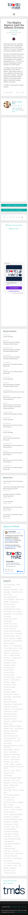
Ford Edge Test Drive (16, 658)
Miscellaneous (7, 754)
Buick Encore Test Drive (9, 606)
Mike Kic (6, 752)
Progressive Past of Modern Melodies (12, 778)
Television (6, 809)
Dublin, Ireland (7, 640)
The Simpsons (7, 821)
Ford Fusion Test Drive (9, 675)
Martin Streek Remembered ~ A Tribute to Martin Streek (13, 746)
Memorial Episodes (8, 749)
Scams (5, 792)
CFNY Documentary (17, 614)
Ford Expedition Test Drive (10, 662)
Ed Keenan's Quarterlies (9, 643)
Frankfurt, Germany (15, 679)
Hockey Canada (7, 704)
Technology (17, 807)
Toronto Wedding (17, 858)
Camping (19, 611)
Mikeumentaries (13, 752)
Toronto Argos (7, 834)
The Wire (16, 824)
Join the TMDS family (8, 883)
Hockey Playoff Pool (17, 704)
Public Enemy (7, 780)
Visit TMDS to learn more (21, 912)
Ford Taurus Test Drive (9, 677)
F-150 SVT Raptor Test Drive (10, 648)
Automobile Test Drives (17, 592)
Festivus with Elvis (15, 653)
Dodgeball (19, 638)
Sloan (13, 797)
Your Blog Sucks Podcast (9, 873)
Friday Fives (6, 682)
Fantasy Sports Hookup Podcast (11, 650)
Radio (18, 780)
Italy (11, 723)
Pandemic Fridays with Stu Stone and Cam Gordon (13, 767)
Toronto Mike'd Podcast (9, 848)
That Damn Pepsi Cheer (9, 812)
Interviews (6, 723)
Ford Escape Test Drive (9, 660)
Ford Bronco (7, 658)
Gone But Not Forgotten (9, 687)
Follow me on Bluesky (11, 526)
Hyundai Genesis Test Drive (10, 714)
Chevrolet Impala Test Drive (10, 619)
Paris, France (7, 770)
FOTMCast (6, 679)
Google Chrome (7, 689)
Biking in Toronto (20, 599)
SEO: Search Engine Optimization (11, 795)
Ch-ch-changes (7, 616)
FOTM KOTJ (19, 677)
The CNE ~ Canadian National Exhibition (13, 814)
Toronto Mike (14, 30)
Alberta (18, 584)
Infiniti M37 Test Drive (17, 721)
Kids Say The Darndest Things (11, 731)
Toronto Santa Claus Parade (10, 856)
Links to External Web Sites (10, 738)
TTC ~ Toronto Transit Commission (12, 863)
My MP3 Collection (15, 759)
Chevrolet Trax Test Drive (10, 628)
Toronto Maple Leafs (9, 841)
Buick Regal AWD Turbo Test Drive (12, 609)
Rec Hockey (14, 782)
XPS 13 (13, 870)
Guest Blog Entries (8, 694)
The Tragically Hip (8, 824)
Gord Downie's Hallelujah (10, 692)
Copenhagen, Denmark (9, 636)
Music (18, 757)
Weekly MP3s (13, 868)
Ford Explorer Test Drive (9, 665)
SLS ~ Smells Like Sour (9, 799)
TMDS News (7, 826)
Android (21, 589)
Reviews (21, 782)
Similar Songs (7, 797)
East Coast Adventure (17, 640)
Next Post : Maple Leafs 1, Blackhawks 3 (13, 210)
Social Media (20, 802)
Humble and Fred (8, 711)
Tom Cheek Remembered (10, 829)
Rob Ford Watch (7, 790)
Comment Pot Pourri (8, 633)
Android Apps (7, 592)
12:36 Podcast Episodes (9, 584)
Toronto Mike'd (15, 109)
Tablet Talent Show (8, 807)
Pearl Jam (18, 770)
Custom (5, 638)
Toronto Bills (15, 834)
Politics (12, 773)
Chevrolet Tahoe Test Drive (10, 623)
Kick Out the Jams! (19, 728)
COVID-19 (18, 636)
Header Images (7, 697)
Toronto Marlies (7, 846)
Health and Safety (17, 697)
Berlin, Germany (7, 594)
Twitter (15, 865)
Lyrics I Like (17, 740)
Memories (16, 749)
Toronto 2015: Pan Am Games (11, 831)
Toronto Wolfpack (8, 860)
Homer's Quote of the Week (10, 706)
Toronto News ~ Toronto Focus (11, 851)
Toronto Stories (7, 858)
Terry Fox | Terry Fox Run (16, 809)
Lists (19, 738)
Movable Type (7, 757)
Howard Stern (7, 709)
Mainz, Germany (7, 743)
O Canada (6, 764)
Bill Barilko (6, 601)
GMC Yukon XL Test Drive (10, 684)
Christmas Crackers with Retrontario (12, 631)
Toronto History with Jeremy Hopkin (12, 838)
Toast (17, 826)
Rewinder (6, 785)
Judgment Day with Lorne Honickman (12, 726)
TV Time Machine (8, 865)
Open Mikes (18, 764)
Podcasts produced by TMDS (10, 880)
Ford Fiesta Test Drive (9, 667)
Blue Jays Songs (14, 601)
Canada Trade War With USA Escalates (13, 481)
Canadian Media (7, 614)
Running (22, 790)
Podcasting (6, 773)
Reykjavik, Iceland (14, 785)
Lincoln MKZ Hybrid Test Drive (11, 736)
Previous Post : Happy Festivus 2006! (14, 205)
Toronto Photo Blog (8, 853)
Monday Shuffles (16, 754)
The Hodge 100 (15, 817)
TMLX (12, 826)
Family (20, 648)
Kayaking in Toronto (8, 728)
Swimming (10, 804)
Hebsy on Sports (7, 699)
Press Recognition (8, 775)
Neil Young (6, 761)
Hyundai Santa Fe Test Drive (10, 716)
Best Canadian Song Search (10, 597)
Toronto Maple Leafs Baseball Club (12, 843)
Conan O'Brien (18, 633)
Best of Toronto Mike (9, 599)
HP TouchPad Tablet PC (17, 709)
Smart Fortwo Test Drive (9, 802)
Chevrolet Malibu (8, 621)
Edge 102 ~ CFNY (8, 645)
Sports (5, 804)
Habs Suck (16, 694)
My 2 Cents (6, 759)
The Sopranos (15, 821)
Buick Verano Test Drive (9, 611)
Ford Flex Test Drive (8, 670)
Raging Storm (7, 782)
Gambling (13, 682)
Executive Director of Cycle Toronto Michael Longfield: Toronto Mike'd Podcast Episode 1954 (12, 406)
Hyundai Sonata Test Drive (10, 718)
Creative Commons (21, 906)
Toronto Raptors (9, 92)
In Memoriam (7, 721)
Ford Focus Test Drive (9, 672)
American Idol (7, 587)
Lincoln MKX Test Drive (9, 733)
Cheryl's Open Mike (8, 336)
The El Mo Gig (7, 817)
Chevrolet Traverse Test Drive (11, 626)
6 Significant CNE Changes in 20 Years (12, 414)
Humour (15, 711)
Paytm (13, 770)
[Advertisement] (14, 245)
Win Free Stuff (7, 870)
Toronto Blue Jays (8, 836)
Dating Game (12, 638)
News (11, 761)
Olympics (12, 764)
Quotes (13, 780)
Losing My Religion (8, 740)
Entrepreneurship (17, 645)
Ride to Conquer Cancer (9, 787)
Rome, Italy (15, 790)
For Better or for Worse (14, 655)
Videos (20, 865)
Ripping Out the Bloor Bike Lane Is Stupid (13, 392)
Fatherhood (6, 653)
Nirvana (16, 761)
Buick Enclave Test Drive (9, 604)
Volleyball (6, 868)
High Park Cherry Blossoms (10, 701)
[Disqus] (14, 140)
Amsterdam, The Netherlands (11, 589)
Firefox (5, 655)
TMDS (16, 108)
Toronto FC (16, 836)
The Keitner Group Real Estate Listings (13, 819)
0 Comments (14, 34)
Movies (13, 757)
